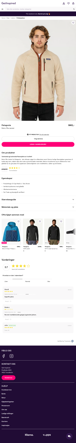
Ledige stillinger (7, 413)
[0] (68, 3)
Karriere (5, 421)
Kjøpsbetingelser (8, 402)
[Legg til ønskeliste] (73, 22)
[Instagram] (11, 356)
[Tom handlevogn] (73, 3)
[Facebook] (4, 356)
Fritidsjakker (21, 18)
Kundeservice (7, 390)
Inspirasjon (5, 425)
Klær (8, 18)
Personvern (6, 406)
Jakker (13, 18)
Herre (3, 18)
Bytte (4, 394)
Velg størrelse (38, 139)
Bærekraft (5, 417)
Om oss (4, 409)
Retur (4, 398)
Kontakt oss (8, 377)
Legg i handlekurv (38, 144)
